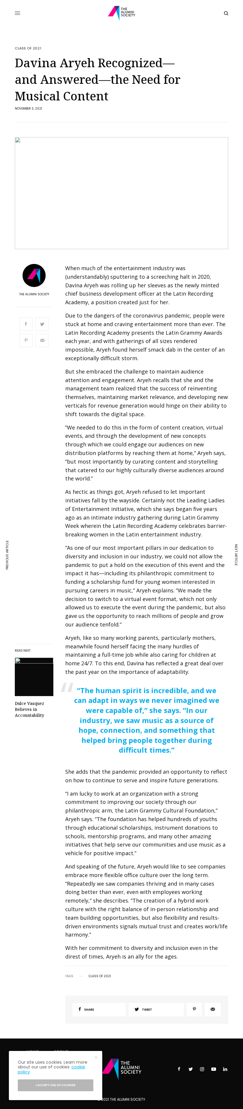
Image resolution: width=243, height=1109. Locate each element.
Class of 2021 (28, 48)
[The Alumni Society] (121, 13)
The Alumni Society (34, 294)
